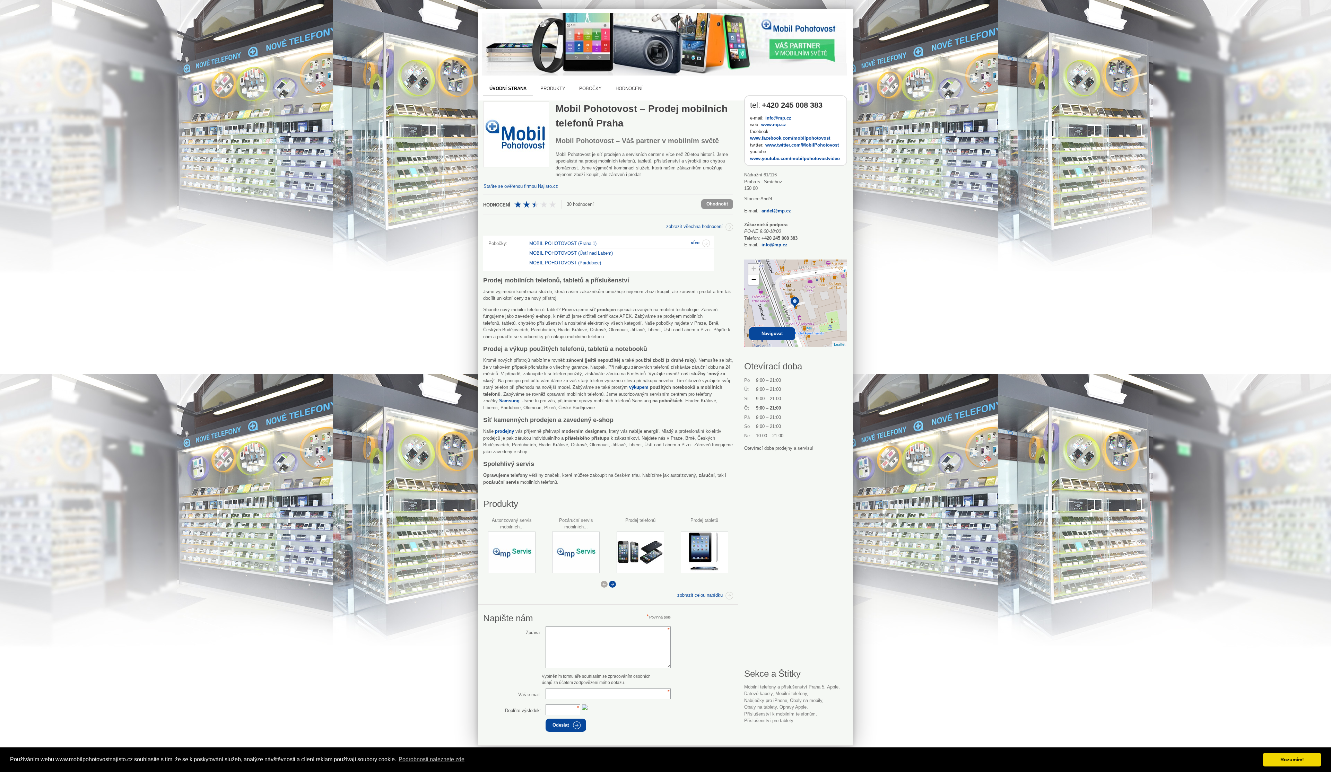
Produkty (552, 88)
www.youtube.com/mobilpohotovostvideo (795, 158)
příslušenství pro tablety (768, 720)
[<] (604, 584)
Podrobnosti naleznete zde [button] (431, 759)
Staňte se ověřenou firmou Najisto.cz (521, 186)
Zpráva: (533, 632)
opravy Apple (793, 707)
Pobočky (590, 88)
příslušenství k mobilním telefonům (780, 714)
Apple (832, 687)
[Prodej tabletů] (704, 552)
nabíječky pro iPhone (765, 700)
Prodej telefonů (640, 520)
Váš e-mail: (529, 694)
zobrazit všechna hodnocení (694, 226)
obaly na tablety (760, 707)
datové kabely (758, 693)
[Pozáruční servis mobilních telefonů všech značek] (576, 552)
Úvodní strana (508, 88)
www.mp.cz (773, 124)
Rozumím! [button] (1292, 759)
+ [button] (753, 268)
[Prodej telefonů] (640, 552)
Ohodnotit (717, 204)
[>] (612, 584)
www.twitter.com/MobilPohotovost (802, 145)
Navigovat (772, 333)
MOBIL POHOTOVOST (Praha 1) (563, 243)
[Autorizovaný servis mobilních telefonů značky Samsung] (512, 552)
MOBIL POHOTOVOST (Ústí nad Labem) (571, 253)
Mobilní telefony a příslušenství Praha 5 (784, 687)
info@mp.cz (778, 118)
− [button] (753, 279)
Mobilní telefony (791, 693)
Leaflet (839, 344)
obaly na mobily (806, 700)
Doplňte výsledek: (523, 710)
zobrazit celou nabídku (700, 595)
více (695, 242)
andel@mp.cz (776, 210)
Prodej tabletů (704, 520)
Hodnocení (629, 88)
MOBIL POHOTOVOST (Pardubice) (565, 262)
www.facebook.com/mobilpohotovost (790, 138)
